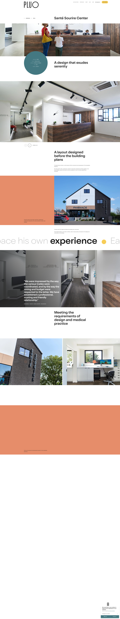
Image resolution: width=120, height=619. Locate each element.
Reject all (105, 616)
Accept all (114, 616)
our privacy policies (111, 610)
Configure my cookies (106, 613)
